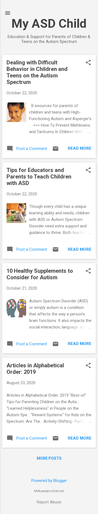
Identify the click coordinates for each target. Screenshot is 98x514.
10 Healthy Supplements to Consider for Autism (40, 274)
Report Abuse (49, 502)
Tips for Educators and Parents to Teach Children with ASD (39, 176)
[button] (88, 63)
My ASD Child (49, 23)
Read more (79, 148)
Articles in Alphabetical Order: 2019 (35, 368)
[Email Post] (55, 150)
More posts (49, 458)
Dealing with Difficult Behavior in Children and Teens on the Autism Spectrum (37, 72)
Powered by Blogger (49, 480)
